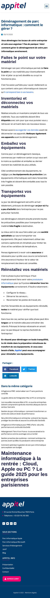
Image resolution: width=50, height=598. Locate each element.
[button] (47, 6)
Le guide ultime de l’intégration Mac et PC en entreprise (23, 398)
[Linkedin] (15, 523)
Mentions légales (31, 593)
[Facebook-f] (3, 523)
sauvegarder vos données (27, 130)
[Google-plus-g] (11, 523)
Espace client (13, 579)
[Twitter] (7, 523)
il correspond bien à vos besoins (18, 92)
